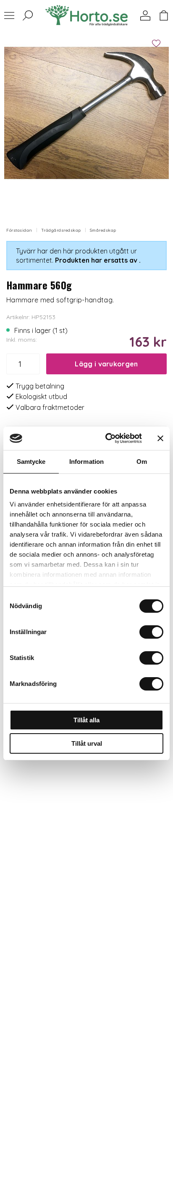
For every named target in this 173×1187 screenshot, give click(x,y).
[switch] (151, 632)
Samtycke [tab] (31, 461)
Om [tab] (141, 461)
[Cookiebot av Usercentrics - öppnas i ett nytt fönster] (107, 438)
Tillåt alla (86, 720)
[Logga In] (145, 15)
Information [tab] (86, 461)
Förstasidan (19, 230)
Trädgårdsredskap (61, 230)
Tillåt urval (86, 743)
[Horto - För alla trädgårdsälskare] (86, 15)
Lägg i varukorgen (106, 364)
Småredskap (103, 230)
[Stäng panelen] (160, 438)
